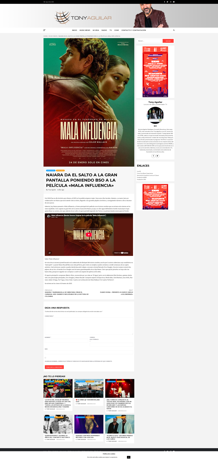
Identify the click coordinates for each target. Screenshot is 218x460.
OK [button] (128, 457)
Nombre (48, 337)
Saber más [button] (122, 457)
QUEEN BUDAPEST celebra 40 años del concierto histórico (57, 436)
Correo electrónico (94, 339)
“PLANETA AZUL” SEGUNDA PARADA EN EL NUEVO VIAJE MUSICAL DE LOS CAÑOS (120, 437)
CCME (116, 30)
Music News (85, 30)
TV (111, 30)
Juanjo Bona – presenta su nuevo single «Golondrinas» (116, 292)
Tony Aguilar (52, 190)
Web (46, 349)
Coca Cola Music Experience (145, 173)
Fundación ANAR (142, 177)
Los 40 (139, 171)
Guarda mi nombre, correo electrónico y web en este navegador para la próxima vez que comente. (78, 361)
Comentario (49, 316)
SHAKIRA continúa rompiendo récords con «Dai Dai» (88, 436)
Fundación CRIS (141, 179)
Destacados (50, 170)
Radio (104, 30)
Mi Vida (96, 30)
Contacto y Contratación (133, 30)
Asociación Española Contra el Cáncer (148, 175)
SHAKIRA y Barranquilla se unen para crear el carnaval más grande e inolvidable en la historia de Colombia (66, 293)
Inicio (74, 30)
